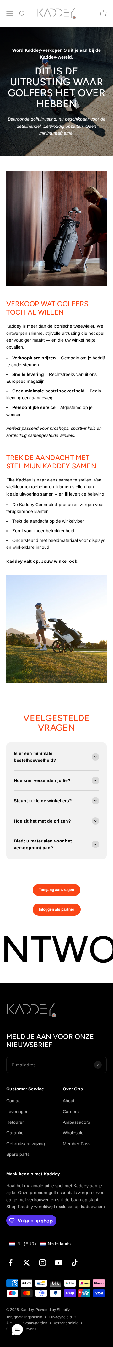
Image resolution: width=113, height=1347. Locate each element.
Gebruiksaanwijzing (25, 1143)
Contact (14, 1100)
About (68, 1100)
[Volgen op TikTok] (74, 1263)
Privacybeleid (60, 1317)
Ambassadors (76, 1122)
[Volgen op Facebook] (10, 1263)
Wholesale (73, 1132)
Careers (71, 1111)
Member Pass (76, 1143)
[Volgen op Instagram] (42, 1263)
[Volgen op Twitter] (26, 1263)
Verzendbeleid (66, 1323)
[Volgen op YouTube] (58, 1263)
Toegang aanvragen (56, 890)
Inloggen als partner (56, 909)
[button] (40, 1244)
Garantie (15, 1132)
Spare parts (18, 1154)
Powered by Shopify (52, 1309)
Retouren (15, 1122)
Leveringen (17, 1111)
